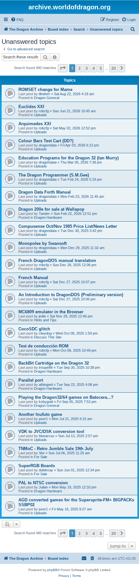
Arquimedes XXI (34, 123)
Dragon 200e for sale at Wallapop (51, 209)
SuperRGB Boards (36, 465)
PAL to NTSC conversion (43, 482)
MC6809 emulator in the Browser (50, 311)
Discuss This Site (47, 337)
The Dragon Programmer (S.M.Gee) (53, 175)
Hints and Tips (45, 320)
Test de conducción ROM (43, 346)
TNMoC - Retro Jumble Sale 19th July (55, 448)
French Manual (33, 277)
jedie (42, 316)
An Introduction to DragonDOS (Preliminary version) (70, 294)
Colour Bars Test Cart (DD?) (45, 140)
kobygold (46, 402)
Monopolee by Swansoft (42, 243)
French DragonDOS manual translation (57, 260)
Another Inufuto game (40, 414)
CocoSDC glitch (34, 328)
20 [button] (113, 68)
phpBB (52, 570)
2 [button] (79, 68)
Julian (43, 487)
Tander (44, 214)
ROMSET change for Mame (45, 89)
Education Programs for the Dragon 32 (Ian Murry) (68, 158)
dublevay (46, 470)
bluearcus (46, 436)
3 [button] (86, 68)
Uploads (40, 115)
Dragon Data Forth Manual (44, 192)
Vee (42, 453)
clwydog (45, 333)
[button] (63, 68)
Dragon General (46, 98)
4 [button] (93, 68)
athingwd (46, 384)
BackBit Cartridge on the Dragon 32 (53, 363)
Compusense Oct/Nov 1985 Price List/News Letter (67, 226)
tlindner (44, 94)
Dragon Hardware (48, 217)
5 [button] (101, 68)
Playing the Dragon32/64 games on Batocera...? (65, 397)
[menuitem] (17, 20)
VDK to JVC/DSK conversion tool (51, 431)
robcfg (44, 111)
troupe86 (46, 367)
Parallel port (30, 380)
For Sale (40, 457)
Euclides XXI (31, 106)
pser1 (43, 419)
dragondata (48, 145)
